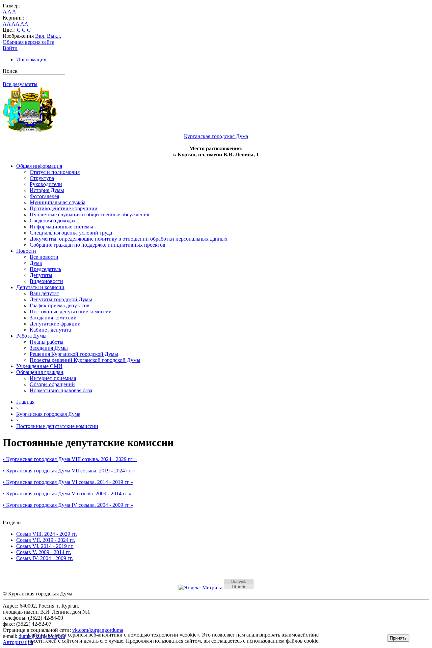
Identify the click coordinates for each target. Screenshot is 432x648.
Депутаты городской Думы (61, 299)
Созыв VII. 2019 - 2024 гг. (45, 540)
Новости (26, 251)
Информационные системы (61, 226)
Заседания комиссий (53, 317)
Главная (25, 402)
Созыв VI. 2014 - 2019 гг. (45, 546)
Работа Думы (31, 336)
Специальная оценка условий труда (71, 233)
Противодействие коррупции (64, 208)
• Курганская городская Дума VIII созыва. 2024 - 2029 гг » (70, 459)
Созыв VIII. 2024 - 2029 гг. (46, 534)
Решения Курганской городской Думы (74, 354)
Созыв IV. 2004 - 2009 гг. (44, 558)
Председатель (45, 269)
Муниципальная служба (57, 202)
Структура (42, 178)
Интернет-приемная (53, 378)
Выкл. (54, 36)
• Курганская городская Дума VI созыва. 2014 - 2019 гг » (68, 482)
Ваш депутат (44, 293)
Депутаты (41, 275)
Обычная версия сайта (28, 42)
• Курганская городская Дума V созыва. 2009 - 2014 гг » (67, 493)
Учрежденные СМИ (39, 366)
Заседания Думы (49, 348)
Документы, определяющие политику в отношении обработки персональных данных (128, 239)
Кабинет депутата (50, 330)
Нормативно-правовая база (61, 390)
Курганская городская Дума (48, 414)
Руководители (46, 184)
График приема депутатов (59, 305)
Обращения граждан (39, 372)
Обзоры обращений (52, 384)
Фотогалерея (44, 196)
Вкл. (40, 36)
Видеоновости (46, 281)
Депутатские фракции (55, 324)
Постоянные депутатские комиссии (71, 311)
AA (6, 24)
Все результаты (20, 84)
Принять (398, 638)
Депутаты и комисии (40, 287)
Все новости (44, 257)
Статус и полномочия (55, 172)
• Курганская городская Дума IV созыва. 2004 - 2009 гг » (68, 505)
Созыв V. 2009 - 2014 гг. (43, 552)
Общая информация (39, 166)
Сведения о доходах (53, 220)
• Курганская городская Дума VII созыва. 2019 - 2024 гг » (69, 470)
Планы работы (46, 342)
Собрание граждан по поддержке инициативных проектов (97, 245)
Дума (36, 263)
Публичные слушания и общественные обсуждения (89, 214)
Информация (31, 59)
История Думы (47, 190)
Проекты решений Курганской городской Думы (85, 360)
